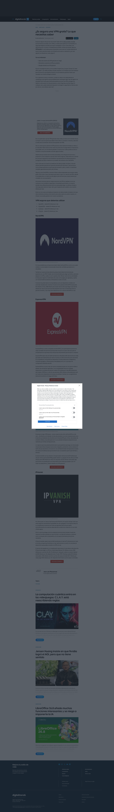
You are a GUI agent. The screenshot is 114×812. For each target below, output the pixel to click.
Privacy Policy (64, 426)
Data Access (57, 426)
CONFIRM (47, 421)
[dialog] (57, 406)
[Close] (80, 386)
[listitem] (57, 405)
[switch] (73, 408)
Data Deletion (49, 426)
